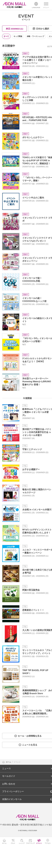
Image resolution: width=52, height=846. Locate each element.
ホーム (9, 762)
